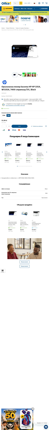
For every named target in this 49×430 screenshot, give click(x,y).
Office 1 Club (23, 8)
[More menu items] (34, 8)
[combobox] (28, 3)
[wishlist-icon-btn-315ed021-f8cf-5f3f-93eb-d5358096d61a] (46, 126)
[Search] (20, 3)
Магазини (29, 8)
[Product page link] (8, 145)
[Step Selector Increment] (9, 126)
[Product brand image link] (4, 82)
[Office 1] (6, 3)
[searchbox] (17, 3)
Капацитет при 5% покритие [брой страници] (12, 112)
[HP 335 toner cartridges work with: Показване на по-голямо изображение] (24, 255)
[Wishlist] (43, 3)
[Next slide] (37, 75)
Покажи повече (24, 261)
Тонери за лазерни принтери (22, 28)
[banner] (24, 18)
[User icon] (39, 3)
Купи (19, 126)
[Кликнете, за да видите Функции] (2, 271)
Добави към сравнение (38, 126)
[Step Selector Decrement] (3, 126)
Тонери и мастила (10, 28)
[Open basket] (46, 3)
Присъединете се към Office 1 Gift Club (15, 105)
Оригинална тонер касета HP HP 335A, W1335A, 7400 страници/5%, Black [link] (18, 29)
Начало (3, 28)
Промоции (17, 8)
